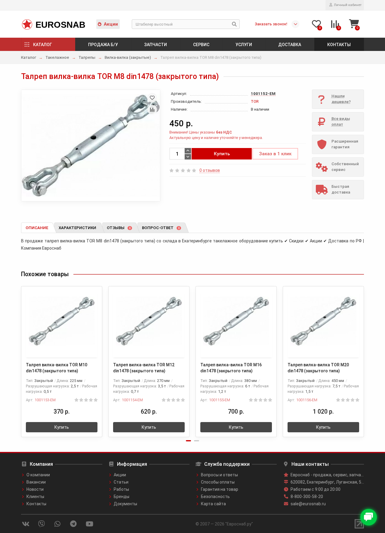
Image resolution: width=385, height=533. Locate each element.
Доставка (289, 44)
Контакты (339, 44)
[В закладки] (152, 97)
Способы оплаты (218, 482)
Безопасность (215, 496)
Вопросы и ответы (219, 474)
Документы (125, 503)
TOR (255, 101)
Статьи (121, 482)
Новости (35, 489)
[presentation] (22, 357)
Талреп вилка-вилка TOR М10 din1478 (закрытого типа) (56, 367)
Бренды (121, 496)
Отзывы (119, 228)
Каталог (42, 44)
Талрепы (87, 57)
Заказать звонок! (271, 24)
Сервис (201, 44)
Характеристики (77, 228)
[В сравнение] (152, 110)
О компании (38, 474)
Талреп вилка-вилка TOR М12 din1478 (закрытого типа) (143, 367)
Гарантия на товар (219, 489)
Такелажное (57, 57)
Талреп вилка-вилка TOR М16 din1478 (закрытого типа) (231, 367)
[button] (188, 440)
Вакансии (36, 482)
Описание (37, 228)
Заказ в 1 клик (275, 153)
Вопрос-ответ (161, 228)
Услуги (244, 44)
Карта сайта (213, 503)
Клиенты (35, 496)
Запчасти (155, 44)
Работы (121, 489)
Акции (111, 24)
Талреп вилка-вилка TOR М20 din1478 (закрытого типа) (318, 367)
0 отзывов (209, 170)
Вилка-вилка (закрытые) (128, 57)
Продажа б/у (103, 44)
